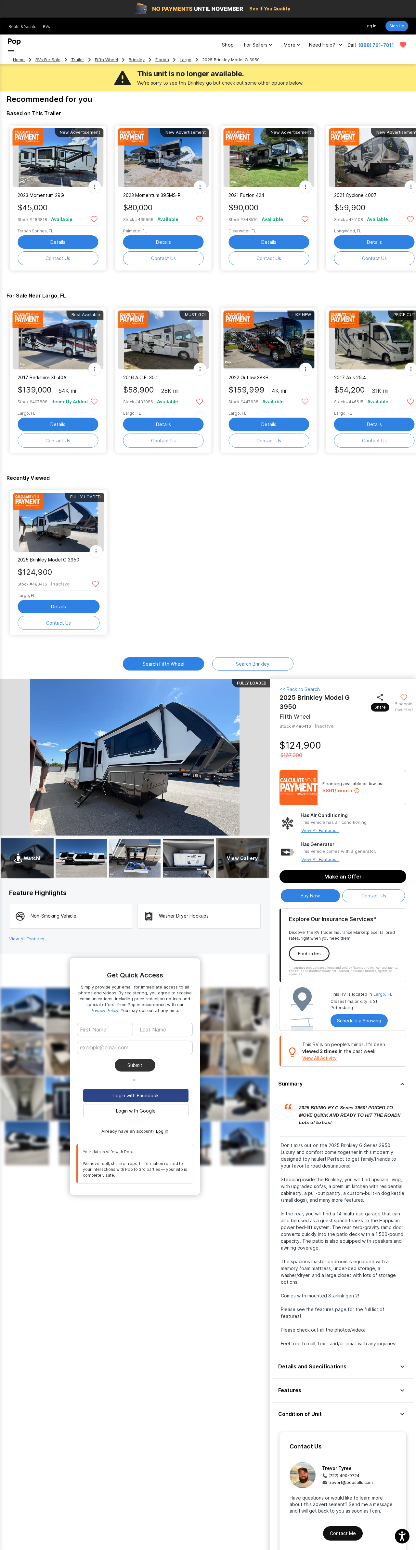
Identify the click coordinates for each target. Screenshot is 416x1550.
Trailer (77, 60)
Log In (370, 25)
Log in (162, 1131)
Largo (185, 60)
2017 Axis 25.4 (350, 377)
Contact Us (58, 258)
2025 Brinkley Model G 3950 (48, 559)
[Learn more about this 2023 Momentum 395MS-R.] (163, 157)
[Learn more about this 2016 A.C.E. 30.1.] (163, 340)
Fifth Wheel (106, 60)
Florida (162, 60)
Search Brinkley (252, 664)
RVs (46, 26)
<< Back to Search (300, 689)
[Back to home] (14, 45)
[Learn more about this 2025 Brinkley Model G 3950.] (58, 522)
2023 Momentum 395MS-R (152, 195)
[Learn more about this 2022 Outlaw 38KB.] (268, 340)
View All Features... (320, 830)
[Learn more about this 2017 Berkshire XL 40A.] (57, 340)
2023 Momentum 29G (41, 195)
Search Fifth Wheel (163, 664)
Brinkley (137, 60)
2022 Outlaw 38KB (248, 377)
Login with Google (136, 1111)
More (289, 45)
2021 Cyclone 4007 (355, 195)
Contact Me (343, 1533)
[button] (343, 1084)
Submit (134, 1065)
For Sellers (255, 45)
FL (390, 994)
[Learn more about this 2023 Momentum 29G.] (57, 157)
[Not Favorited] (94, 219)
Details (57, 242)
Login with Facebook (136, 1095)
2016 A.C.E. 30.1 (140, 377)
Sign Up (396, 25)
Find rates (309, 953)
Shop (228, 45)
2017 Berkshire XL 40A (42, 377)
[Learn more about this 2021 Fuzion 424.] (268, 157)
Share (380, 707)
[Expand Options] (94, 186)
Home (19, 60)
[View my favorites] (403, 45)
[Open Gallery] (81, 858)
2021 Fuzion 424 (246, 195)
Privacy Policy (104, 1010)
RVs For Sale (47, 60)
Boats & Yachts (22, 26)
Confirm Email (105, 1057)
